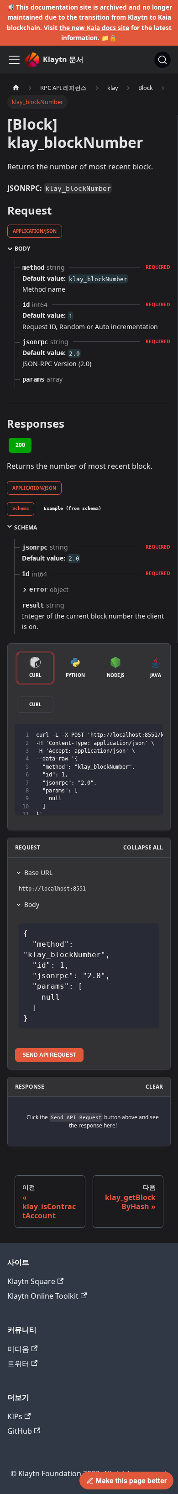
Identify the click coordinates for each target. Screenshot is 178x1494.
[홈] (16, 88)
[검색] (162, 60)
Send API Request (49, 1055)
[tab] (20, 509)
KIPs (14, 1416)
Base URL (38, 872)
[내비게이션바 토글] (14, 60)
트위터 (18, 1363)
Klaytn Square (31, 1281)
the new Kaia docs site (94, 27)
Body (31, 904)
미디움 (18, 1349)
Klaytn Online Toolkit (43, 1296)
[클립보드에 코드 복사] (151, 735)
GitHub (19, 1431)
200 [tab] (20, 445)
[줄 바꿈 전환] (135, 735)
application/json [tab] (35, 231)
